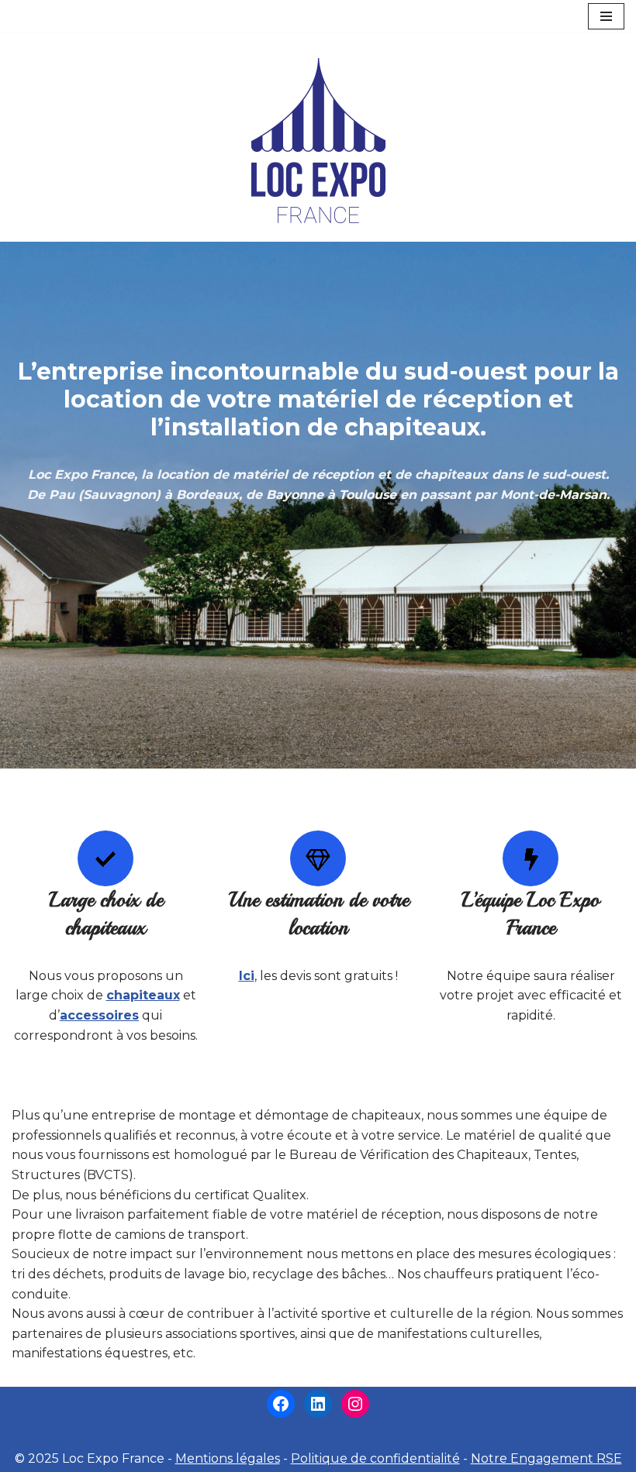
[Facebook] (281, 1404)
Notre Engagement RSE (546, 1458)
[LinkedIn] (318, 1404)
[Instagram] (355, 1404)
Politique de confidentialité (375, 1458)
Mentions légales (227, 1458)
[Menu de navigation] (606, 16)
